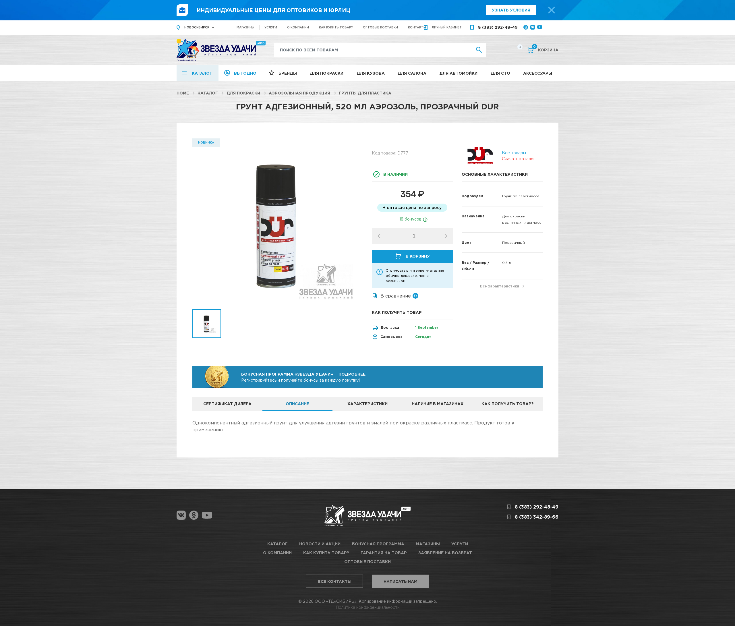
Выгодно (245, 73)
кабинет (447, 27)
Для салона (412, 73)
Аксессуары (537, 73)
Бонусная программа (378, 544)
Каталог (202, 73)
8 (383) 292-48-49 (498, 27)
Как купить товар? (336, 27)
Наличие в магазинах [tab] (437, 403)
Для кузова (371, 73)
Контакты (417, 27)
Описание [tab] (297, 403)
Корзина (545, 49)
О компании (298, 27)
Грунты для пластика (365, 93)
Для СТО (500, 73)
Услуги (270, 27)
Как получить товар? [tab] (507, 403)
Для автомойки (458, 73)
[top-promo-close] (551, 10)
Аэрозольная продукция (299, 93)
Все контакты (334, 581)
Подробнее (352, 374)
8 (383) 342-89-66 (536, 516)
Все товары (514, 152)
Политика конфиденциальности (368, 607)
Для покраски (326, 73)
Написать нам (400, 581)
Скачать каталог (518, 158)
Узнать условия (511, 10)
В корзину (418, 256)
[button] (446, 236)
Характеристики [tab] (367, 403)
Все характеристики (499, 286)
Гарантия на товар (384, 552)
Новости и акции (320, 544)
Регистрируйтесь (258, 380)
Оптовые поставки (380, 27)
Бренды (287, 73)
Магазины (245, 27)
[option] (277, 223)
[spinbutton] (414, 236)
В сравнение (395, 295)
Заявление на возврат (445, 552)
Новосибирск (196, 27)
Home (183, 93)
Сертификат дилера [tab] (227, 403)
